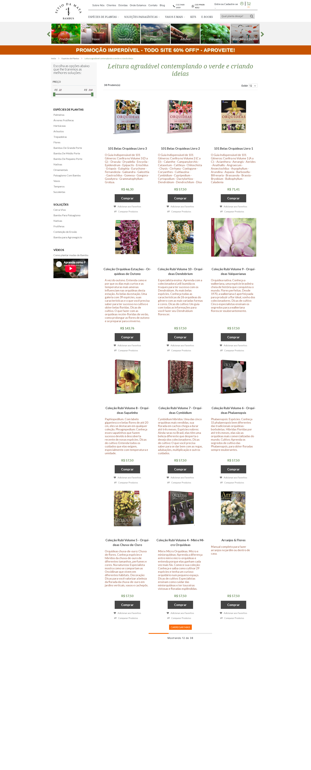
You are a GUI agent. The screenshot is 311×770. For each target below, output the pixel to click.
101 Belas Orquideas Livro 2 (180, 148)
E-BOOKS (207, 17)
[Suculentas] (125, 34)
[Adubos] (185, 34)
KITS (193, 17)
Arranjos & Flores (233, 540)
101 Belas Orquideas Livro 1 (233, 148)
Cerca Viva (59, 209)
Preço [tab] (57, 81)
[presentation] (48, 34)
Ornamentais (60, 169)
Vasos (56, 180)
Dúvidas (123, 5)
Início (53, 58)
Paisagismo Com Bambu (67, 175)
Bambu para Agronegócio (67, 237)
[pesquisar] (251, 16)
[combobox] (234, 16)
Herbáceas (59, 125)
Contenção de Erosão (65, 231)
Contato (152, 5)
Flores (56, 142)
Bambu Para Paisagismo (67, 215)
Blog (162, 5)
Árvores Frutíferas (63, 120)
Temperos (59, 186)
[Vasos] (95, 34)
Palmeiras (58, 114)
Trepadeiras (60, 136)
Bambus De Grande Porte (67, 147)
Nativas (57, 164)
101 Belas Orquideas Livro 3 (127, 148)
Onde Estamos (138, 5)
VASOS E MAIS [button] (174, 17)
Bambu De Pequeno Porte (67, 158)
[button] (126, 211)
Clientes (111, 5)
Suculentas (59, 191)
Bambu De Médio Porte (66, 153)
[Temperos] (215, 34)
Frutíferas (58, 226)
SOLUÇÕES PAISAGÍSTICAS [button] (141, 17)
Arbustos (58, 131)
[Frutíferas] (66, 34)
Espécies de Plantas (70, 58)
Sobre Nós (98, 5)
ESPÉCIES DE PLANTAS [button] (102, 17)
